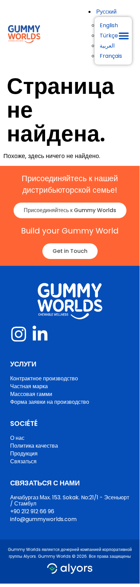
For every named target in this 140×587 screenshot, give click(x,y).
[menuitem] (106, 11)
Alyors (29, 556)
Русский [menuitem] (106, 12)
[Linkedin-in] (40, 334)
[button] (124, 36)
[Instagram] (18, 334)
